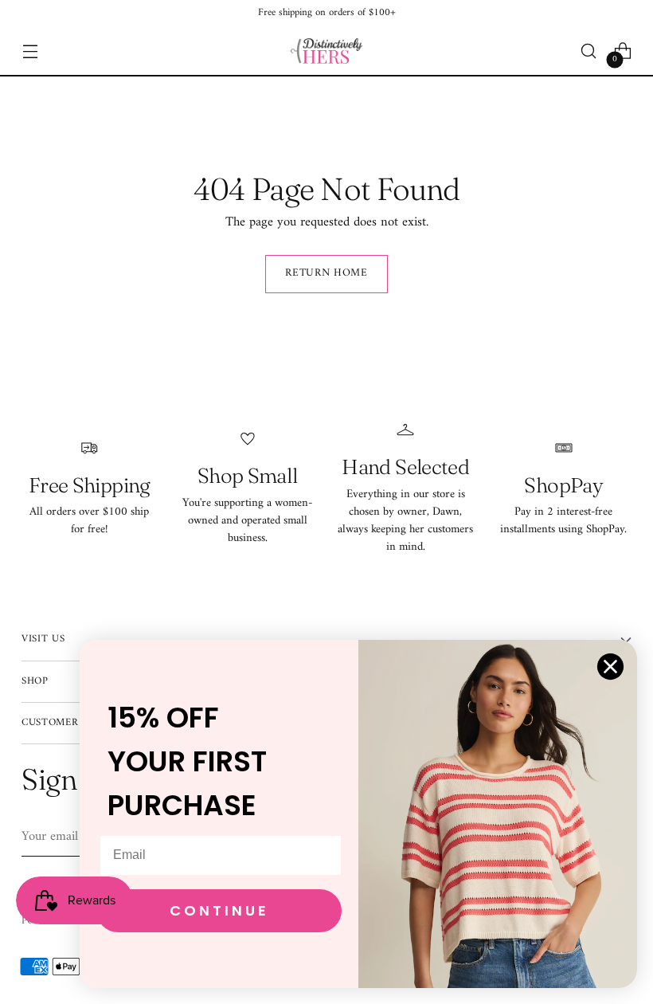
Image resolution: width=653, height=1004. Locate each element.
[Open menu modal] (30, 51)
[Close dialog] (610, 666)
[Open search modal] (589, 51)
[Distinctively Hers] (326, 51)
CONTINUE (219, 910)
